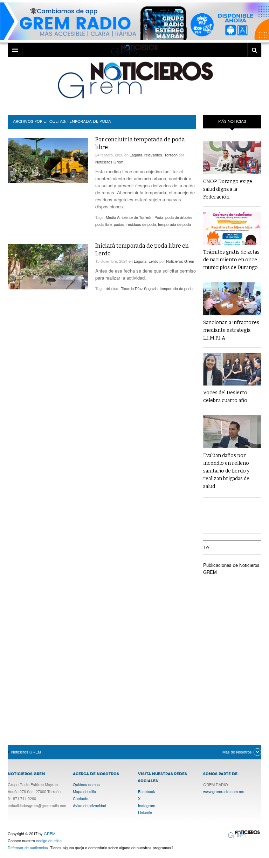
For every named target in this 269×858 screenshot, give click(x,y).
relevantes (153, 154)
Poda (158, 217)
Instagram (146, 805)
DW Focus (134, 50)
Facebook (146, 791)
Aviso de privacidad (89, 805)
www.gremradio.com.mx (223, 791)
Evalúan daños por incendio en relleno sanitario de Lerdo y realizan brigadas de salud (226, 471)
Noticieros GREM (134, 79)
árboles (112, 288)
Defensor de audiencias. (28, 847)
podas (119, 224)
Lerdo (153, 261)
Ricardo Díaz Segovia (139, 288)
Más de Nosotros (237, 752)
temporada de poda (174, 224)
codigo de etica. (49, 840)
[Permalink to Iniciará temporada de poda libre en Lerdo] (48, 266)
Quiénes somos (86, 784)
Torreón (171, 154)
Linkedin (145, 812)
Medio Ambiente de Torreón (129, 217)
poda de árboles (179, 217)
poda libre (103, 224)
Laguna (136, 154)
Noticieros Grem (109, 162)
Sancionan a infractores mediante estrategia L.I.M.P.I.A (231, 330)
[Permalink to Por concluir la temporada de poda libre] (48, 160)
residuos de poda (141, 224)
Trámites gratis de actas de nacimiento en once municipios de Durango (231, 259)
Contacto (80, 798)
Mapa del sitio (84, 791)
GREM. (50, 833)
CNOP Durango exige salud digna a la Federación (227, 189)
